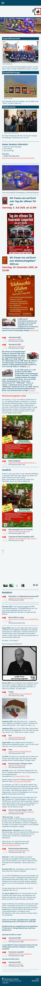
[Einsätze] (32, 390)
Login (37, 979)
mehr (28, 366)
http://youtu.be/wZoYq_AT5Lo (21, 776)
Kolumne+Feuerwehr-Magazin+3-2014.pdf (21, 812)
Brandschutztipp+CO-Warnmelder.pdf (20, 751)
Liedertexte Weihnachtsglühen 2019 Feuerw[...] (23, 538)
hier (16, 890)
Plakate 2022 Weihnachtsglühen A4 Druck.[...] (23, 462)
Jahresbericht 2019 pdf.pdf (17, 346)
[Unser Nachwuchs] (20, 52)
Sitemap (16, 979)
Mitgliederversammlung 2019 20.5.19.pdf (21, 598)
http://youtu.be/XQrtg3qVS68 (22, 781)
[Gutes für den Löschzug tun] (20, 121)
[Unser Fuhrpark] (20, 86)
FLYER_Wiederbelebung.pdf (17, 737)
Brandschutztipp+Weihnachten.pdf (19, 850)
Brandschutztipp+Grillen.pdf (17, 765)
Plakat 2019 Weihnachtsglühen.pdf (19, 531)
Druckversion (8, 979)
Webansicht (35, 981)
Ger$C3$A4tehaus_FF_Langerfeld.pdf (20, 694)
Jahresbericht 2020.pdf (15, 339)
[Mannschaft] (34, 330)
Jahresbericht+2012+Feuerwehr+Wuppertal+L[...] (23, 940)
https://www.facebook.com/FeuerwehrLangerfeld (18, 158)
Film (33, 725)
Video (12, 732)
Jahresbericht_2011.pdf (16, 964)
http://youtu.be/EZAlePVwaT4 (11, 845)
